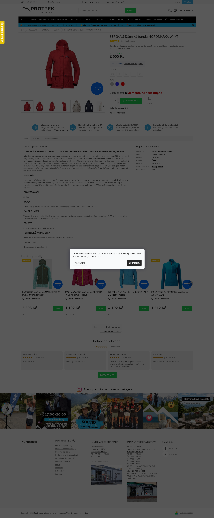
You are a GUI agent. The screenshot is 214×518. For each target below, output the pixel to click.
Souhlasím (134, 262)
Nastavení (80, 262)
